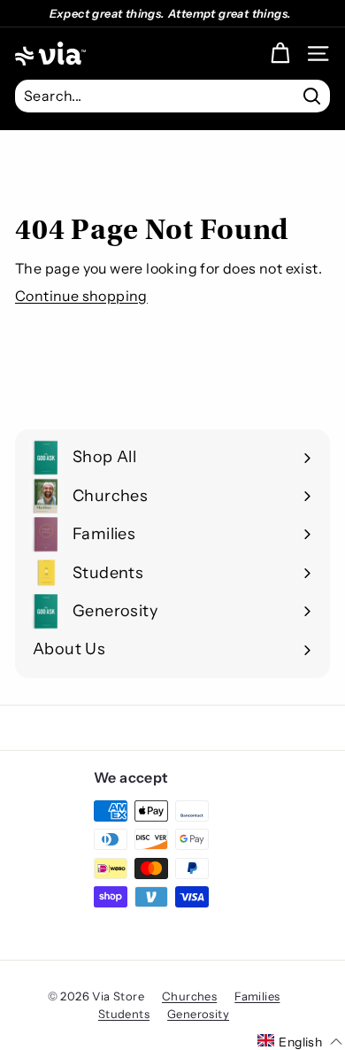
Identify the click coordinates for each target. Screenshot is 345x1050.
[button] (300, 1041)
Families (257, 996)
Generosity (198, 1014)
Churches (189, 996)
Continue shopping (81, 296)
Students (124, 1014)
